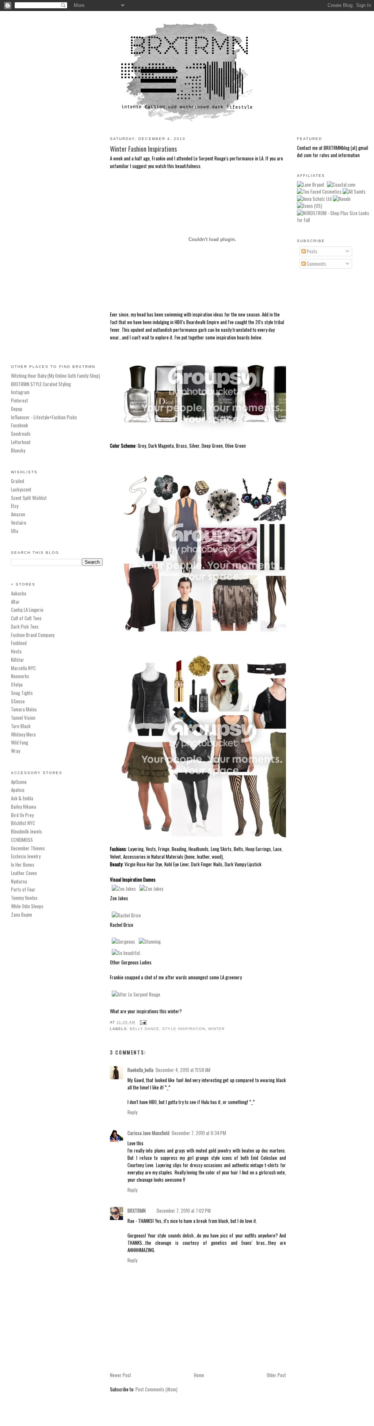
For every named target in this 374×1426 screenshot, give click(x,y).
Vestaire (18, 522)
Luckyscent (21, 489)
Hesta (16, 651)
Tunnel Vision (23, 717)
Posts (311, 251)
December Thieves (28, 848)
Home (199, 1375)
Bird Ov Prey (22, 815)
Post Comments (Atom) (157, 1389)
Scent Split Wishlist (29, 497)
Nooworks (20, 676)
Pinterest (19, 400)
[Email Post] (142, 1022)
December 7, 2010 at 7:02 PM (184, 1210)
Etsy (14, 505)
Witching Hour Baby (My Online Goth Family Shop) (55, 375)
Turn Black (21, 726)
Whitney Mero (23, 734)
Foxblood (19, 642)
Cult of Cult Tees (26, 618)
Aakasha (18, 593)
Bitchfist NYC (23, 823)
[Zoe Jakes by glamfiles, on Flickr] (124, 888)
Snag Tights (22, 692)
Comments (316, 263)
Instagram (20, 392)
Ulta (14, 531)
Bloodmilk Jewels (26, 831)
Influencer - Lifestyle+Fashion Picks (44, 417)
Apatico (17, 789)
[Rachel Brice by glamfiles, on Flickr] (126, 915)
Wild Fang (19, 742)
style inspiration (183, 1029)
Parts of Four (23, 889)
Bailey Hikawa (23, 806)
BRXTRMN (136, 1210)
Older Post (276, 1375)
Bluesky (18, 450)
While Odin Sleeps (27, 906)
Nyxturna (19, 881)
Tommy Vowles (24, 897)
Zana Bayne (21, 914)
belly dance (144, 1029)
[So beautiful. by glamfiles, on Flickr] (126, 952)
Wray (15, 750)
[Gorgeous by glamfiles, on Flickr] (123, 941)
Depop (16, 408)
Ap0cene (19, 781)
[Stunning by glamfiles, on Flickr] (150, 941)
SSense (18, 701)
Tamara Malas (24, 709)
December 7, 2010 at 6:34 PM (199, 1132)
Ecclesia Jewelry (26, 856)
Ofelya (17, 684)
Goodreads (21, 433)
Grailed (17, 481)
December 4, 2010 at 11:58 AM (183, 1069)
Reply (132, 1112)
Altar (15, 601)
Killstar (17, 659)
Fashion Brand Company (32, 634)
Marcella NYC (23, 668)
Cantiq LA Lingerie (27, 609)
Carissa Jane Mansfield (148, 1132)
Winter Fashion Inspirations (143, 148)
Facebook (19, 425)
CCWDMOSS (22, 839)
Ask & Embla (22, 798)
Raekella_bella (140, 1069)
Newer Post (120, 1375)
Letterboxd (20, 442)
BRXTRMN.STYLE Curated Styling (41, 384)
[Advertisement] (57, 240)
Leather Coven (24, 873)
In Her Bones (22, 864)
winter (216, 1029)
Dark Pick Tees (25, 626)
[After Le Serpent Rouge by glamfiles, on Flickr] (136, 994)
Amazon (18, 514)
